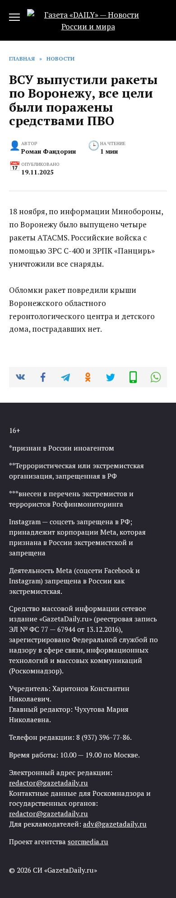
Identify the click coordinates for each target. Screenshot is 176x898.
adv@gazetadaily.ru (115, 823)
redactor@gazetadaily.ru (48, 782)
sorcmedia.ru (88, 841)
